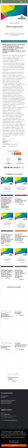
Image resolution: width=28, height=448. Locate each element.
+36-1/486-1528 (5, 414)
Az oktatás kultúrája (19, 312)
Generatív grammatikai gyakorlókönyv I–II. (7, 313)
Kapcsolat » (3, 397)
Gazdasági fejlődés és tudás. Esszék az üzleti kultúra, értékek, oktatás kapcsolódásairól (7, 272)
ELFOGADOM (14, 445)
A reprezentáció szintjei (14, 376)
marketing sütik (14, 442)
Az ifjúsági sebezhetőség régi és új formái (20, 200)
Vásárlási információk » (6, 403)
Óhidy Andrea (12, 139)
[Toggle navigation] (25, 1)
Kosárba (18, 153)
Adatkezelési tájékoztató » (7, 401)
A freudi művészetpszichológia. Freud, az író (21, 344)
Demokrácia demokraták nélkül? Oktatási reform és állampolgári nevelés (20, 273)
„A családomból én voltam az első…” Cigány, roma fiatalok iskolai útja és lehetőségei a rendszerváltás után (7, 238)
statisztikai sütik (14, 441)
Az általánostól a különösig (7, 345)
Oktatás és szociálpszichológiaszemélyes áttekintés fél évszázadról (21, 237)
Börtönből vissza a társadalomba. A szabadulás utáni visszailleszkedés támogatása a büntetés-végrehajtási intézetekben (7, 203)
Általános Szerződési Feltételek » (8, 400)
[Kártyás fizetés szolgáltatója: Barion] (14, 167)
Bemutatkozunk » (5, 396)
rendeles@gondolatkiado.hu (10, 420)
